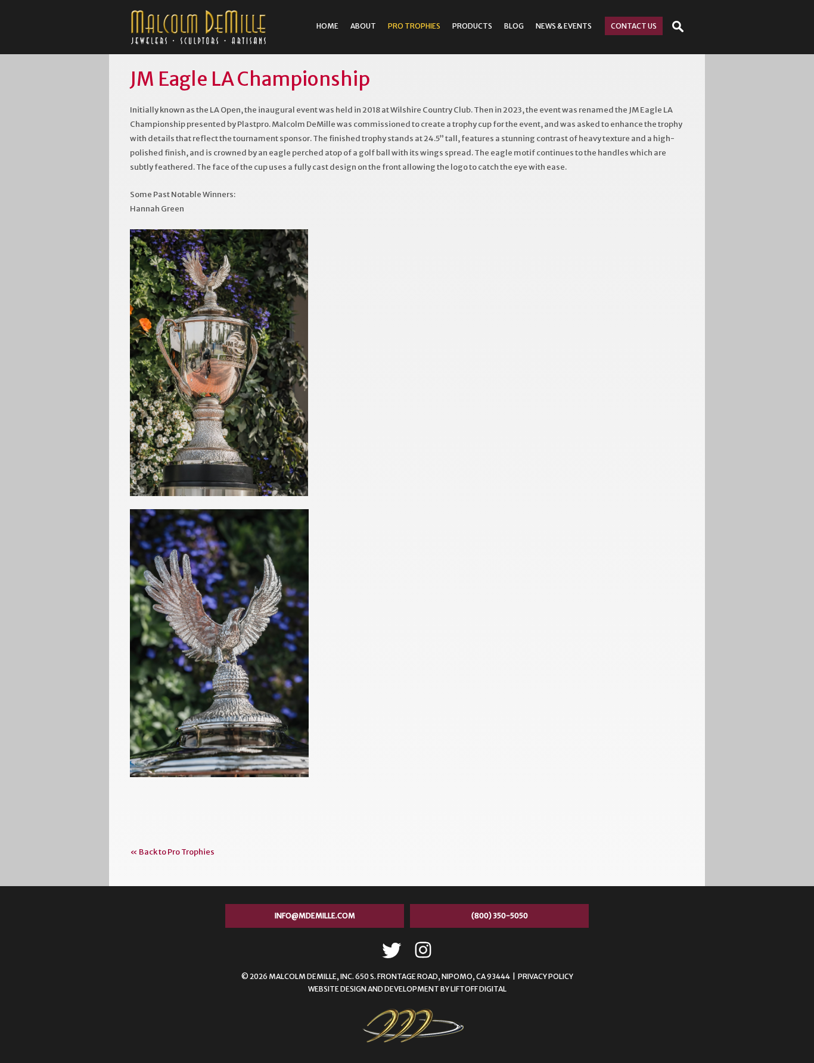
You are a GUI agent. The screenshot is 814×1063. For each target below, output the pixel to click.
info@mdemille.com (315, 915)
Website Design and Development (373, 988)
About (363, 25)
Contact (634, 25)
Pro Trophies (414, 25)
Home (327, 25)
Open (678, 26)
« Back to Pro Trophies (172, 852)
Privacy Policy (545, 976)
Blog (514, 25)
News (564, 25)
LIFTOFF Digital (479, 988)
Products (472, 25)
